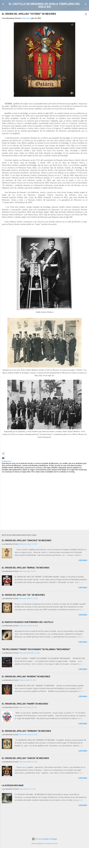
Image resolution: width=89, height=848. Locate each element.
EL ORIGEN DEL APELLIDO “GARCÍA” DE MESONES (25, 758)
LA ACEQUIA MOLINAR (12, 785)
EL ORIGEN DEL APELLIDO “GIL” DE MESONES (23, 595)
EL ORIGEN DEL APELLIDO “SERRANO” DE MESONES (26, 731)
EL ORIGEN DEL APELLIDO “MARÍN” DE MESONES (25, 703)
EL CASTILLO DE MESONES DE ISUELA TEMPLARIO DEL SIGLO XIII (44, 5)
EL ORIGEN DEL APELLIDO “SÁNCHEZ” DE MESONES (26, 540)
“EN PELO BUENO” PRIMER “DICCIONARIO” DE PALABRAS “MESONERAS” (36, 649)
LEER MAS (82, 560)
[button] (85, 14)
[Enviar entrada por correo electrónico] (3, 459)
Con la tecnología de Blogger (46, 839)
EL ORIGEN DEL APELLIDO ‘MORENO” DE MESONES (26, 676)
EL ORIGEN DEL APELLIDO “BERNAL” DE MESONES (25, 567)
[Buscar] (85, 4)
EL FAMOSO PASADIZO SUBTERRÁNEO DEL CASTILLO (27, 622)
